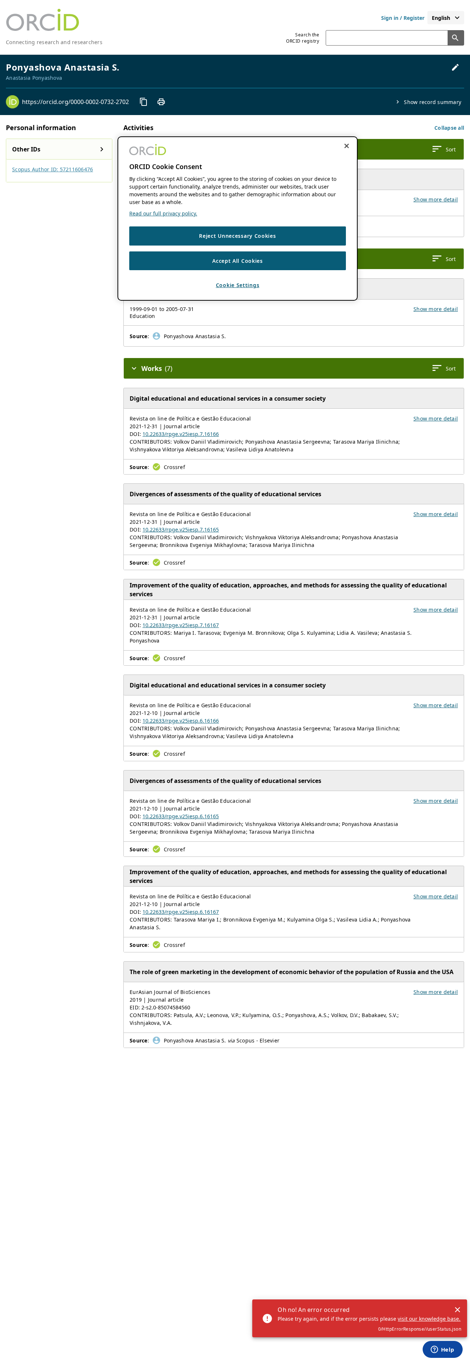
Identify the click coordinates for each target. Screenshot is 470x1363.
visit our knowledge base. (429, 1318)
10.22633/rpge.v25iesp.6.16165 (180, 816)
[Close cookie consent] (347, 146)
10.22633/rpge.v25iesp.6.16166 (180, 720)
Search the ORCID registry (302, 38)
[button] (449, 127)
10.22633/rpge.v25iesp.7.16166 (180, 433)
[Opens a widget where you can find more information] (442, 1350)
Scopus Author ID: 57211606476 (52, 169)
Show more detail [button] (435, 199)
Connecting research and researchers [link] (54, 42)
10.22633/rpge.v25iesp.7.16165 (180, 529)
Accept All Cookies (237, 260)
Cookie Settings (238, 285)
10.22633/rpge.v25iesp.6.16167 (180, 911)
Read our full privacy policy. (163, 213)
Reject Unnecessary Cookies (237, 235)
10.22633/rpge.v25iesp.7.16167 (180, 625)
